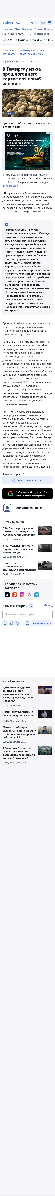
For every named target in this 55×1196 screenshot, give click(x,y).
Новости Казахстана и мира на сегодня (23, 50)
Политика (7, 29)
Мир (17, 29)
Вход (50, 605)
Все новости (8, 53)
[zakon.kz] (11, 22)
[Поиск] (43, 22)
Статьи (38, 29)
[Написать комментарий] (27, 614)
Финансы (27, 29)
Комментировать (42, 623)
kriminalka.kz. (10, 185)
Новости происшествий (31, 53)
